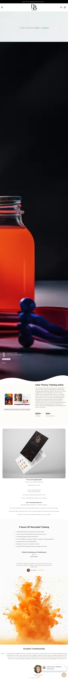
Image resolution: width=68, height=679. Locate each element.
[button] (65, 7)
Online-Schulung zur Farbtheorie (34, 552)
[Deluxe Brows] (34, 7)
